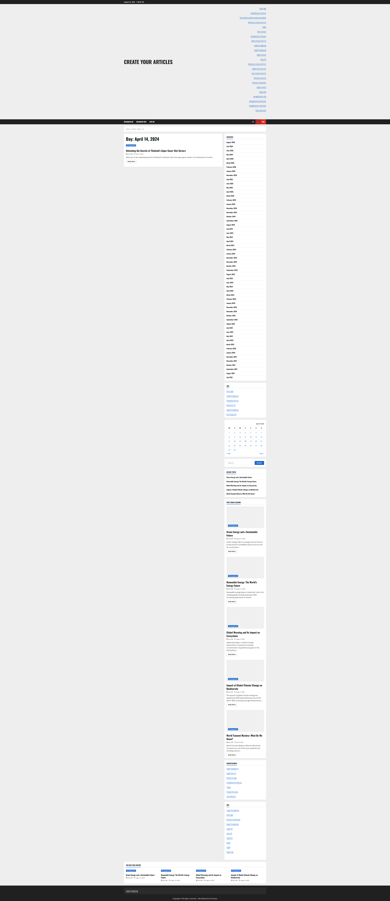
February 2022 (231, 348)
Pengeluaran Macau (234, 782)
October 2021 (230, 365)
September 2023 (232, 270)
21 (261, 441)
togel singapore (232, 768)
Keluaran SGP (141, 122)
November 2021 (231, 361)
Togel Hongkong (232, 810)
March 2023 (230, 295)
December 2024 (231, 208)
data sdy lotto (261, 110)
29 (229, 450)
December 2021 (231, 357)
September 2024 (232, 220)
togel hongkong (232, 410)
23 (235, 446)
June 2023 (229, 282)
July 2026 (229, 146)
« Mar (228, 453)
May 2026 (229, 154)
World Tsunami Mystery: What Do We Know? (240, 494)
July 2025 (229, 179)
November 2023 (231, 262)
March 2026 (230, 163)
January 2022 (230, 352)
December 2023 (231, 258)
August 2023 (230, 274)
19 (251, 441)
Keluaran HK (128, 122)
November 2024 (231, 212)
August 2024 (230, 225)
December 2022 (231, 307)
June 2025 (229, 183)
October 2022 (231, 315)
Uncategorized (131, 145)
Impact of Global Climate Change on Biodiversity (242, 489)
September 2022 (232, 319)
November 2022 (231, 311)
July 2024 (229, 229)
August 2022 (230, 324)
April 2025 (229, 192)
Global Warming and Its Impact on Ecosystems (241, 485)
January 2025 (230, 204)
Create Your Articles (148, 61)
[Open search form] (253, 122)
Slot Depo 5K (231, 414)
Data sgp (229, 391)
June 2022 (229, 332)
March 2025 (230, 196)
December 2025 (231, 175)
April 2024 (229, 241)
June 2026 (229, 150)
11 (245, 437)
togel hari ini (231, 773)
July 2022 (229, 328)
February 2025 (231, 200)
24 (240, 446)
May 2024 (229, 237)
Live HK (151, 122)
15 (229, 441)
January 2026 (230, 171)
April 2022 (229, 340)
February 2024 (231, 249)
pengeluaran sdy (259, 96)
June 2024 (229, 233)
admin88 (129, 154)
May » (262, 453)
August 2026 (230, 142)
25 (245, 446)
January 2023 (230, 303)
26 (251, 446)
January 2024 (230, 253)
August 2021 (230, 373)
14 (261, 437)
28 (261, 446)
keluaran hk (230, 405)
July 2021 (229, 377)
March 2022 (230, 344)
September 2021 (231, 369)
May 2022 (229, 336)
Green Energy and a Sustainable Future (239, 477)
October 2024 (231, 216)
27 (256, 446)
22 (229, 446)
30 (235, 450)
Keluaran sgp (231, 778)
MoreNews (202, 898)
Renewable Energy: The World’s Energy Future (241, 481)
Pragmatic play (232, 792)
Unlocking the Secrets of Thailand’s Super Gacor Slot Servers (156, 150)
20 (256, 441)
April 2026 (229, 159)
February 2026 (231, 167)
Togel (228, 787)
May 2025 (229, 187)
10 (240, 437)
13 (256, 437)
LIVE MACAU (231, 796)
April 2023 (229, 291)
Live (263, 122)
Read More (132, 161)
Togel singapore (232, 396)
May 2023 (229, 286)
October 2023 (231, 266)
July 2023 (229, 278)
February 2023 (231, 299)
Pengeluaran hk (232, 400)
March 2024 (230, 245)
